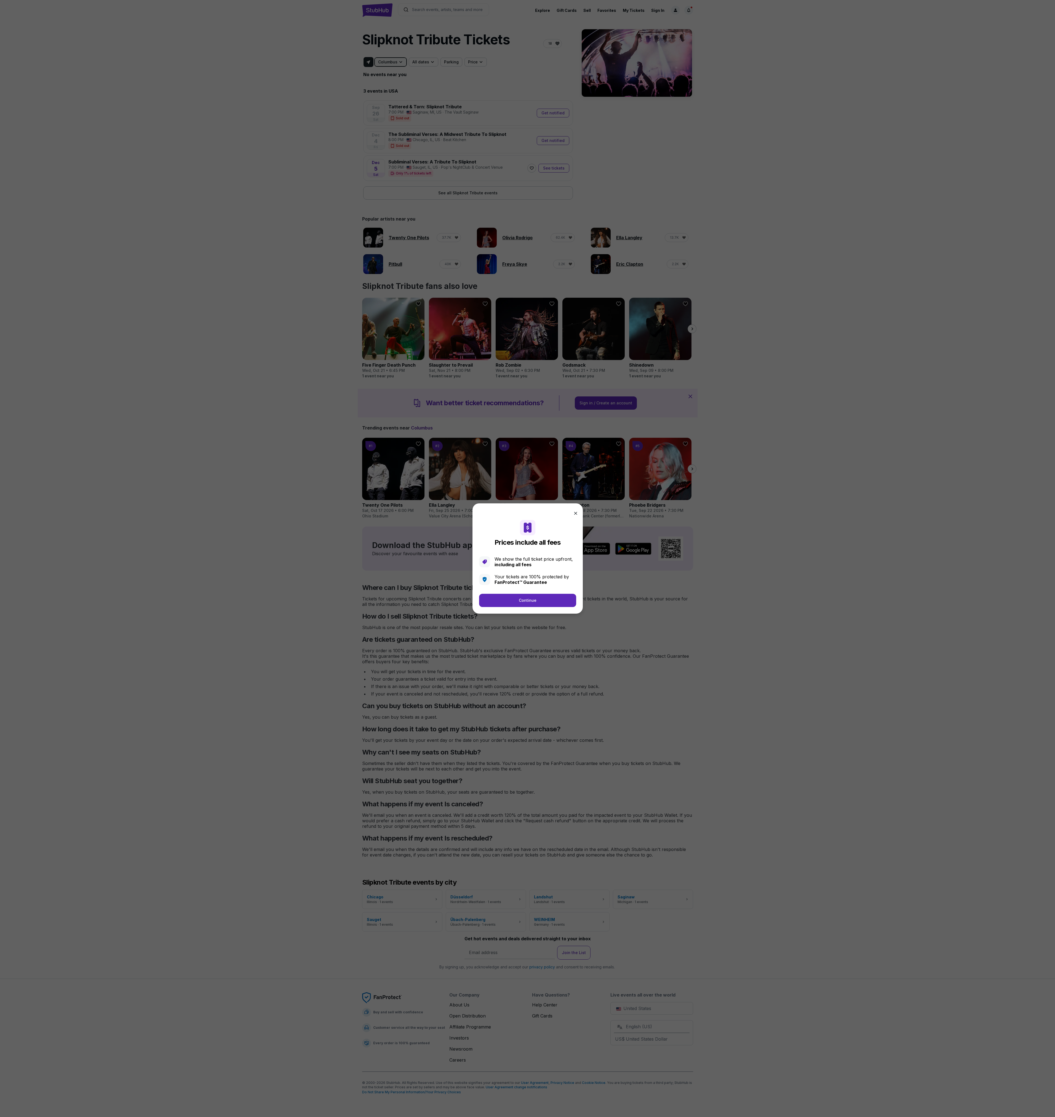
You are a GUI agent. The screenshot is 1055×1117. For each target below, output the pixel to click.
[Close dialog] (575, 513)
